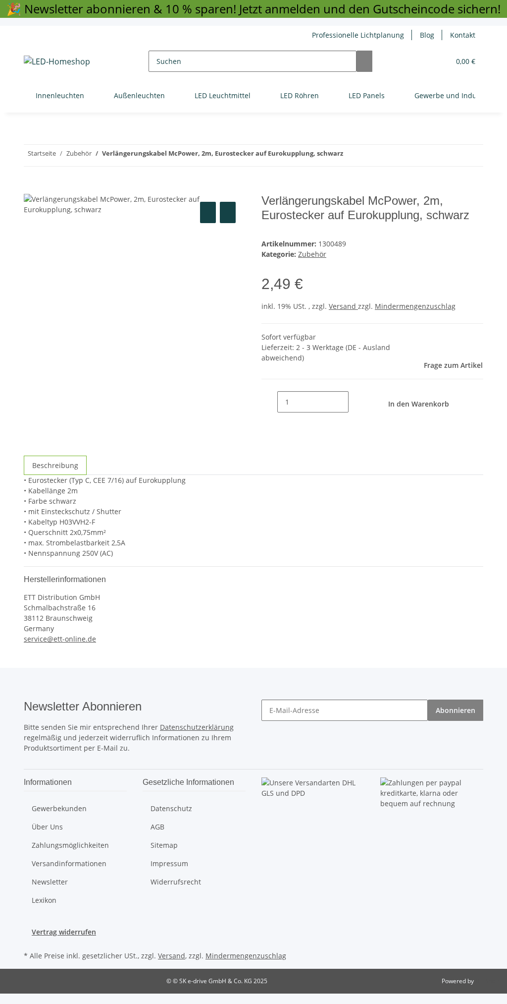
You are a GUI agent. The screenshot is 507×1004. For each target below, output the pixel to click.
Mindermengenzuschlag (415, 306)
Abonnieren (455, 710)
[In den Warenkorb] (32, 188)
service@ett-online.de (60, 639)
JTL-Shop (487, 981)
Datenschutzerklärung (197, 727)
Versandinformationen (69, 863)
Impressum (169, 863)
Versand (343, 306)
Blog (427, 35)
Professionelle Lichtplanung (358, 35)
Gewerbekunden (59, 808)
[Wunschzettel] (438, 61)
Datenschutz (171, 808)
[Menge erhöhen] (356, 402)
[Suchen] (364, 61)
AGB (157, 826)
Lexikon (44, 900)
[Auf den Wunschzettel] (228, 212)
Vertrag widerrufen (64, 932)
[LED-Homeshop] (57, 61)
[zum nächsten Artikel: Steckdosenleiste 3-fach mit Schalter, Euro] (351, 155)
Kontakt (462, 35)
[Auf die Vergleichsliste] (208, 212)
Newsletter (50, 881)
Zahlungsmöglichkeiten (70, 845)
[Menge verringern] (269, 402)
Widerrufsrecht (176, 881)
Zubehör (312, 254)
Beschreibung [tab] (55, 465)
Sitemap (164, 845)
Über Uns (47, 826)
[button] (422, 61)
